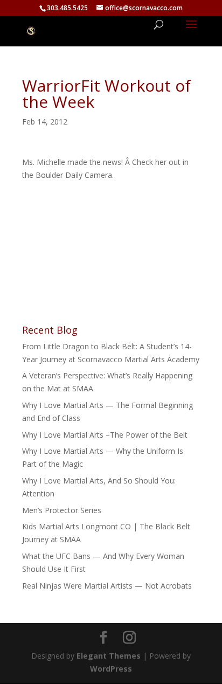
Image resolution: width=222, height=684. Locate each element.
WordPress (111, 669)
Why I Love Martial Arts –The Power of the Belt (105, 435)
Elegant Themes (109, 656)
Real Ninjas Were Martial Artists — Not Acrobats (107, 586)
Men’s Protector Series (61, 510)
